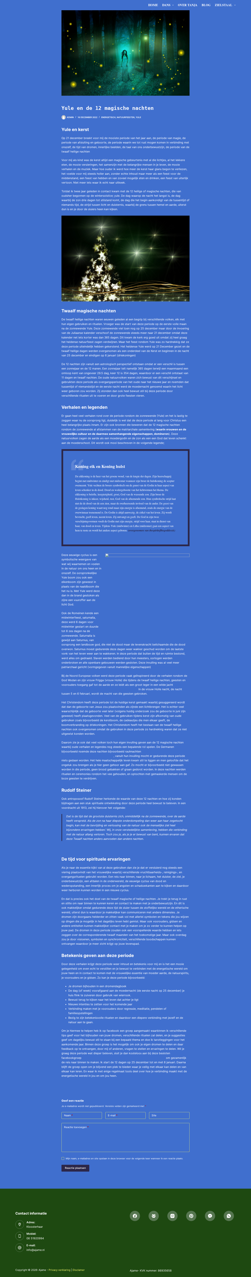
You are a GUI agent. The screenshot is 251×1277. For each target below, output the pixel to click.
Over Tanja (187, 5)
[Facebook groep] (154, 1216)
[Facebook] (135, 1216)
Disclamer (79, 1270)
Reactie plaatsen (75, 1168)
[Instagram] (172, 1216)
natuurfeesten (126, 117)
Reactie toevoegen (76, 1127)
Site (154, 1115)
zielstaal (223, 5)
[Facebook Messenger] (210, 1216)
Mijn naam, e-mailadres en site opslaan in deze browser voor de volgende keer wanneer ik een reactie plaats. (124, 1158)
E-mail (112, 1115)
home (153, 5)
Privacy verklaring (59, 1270)
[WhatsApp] (229, 1216)
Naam (68, 1115)
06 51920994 (35, 1238)
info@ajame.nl (35, 1250)
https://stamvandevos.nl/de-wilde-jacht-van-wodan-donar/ (99, 689)
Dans (166, 5)
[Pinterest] (191, 1216)
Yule (138, 117)
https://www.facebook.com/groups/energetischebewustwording (123, 1058)
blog (206, 5)
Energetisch (108, 117)
